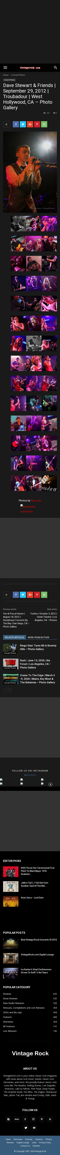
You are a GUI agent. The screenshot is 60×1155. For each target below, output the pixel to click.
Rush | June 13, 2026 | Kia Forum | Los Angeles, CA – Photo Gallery (35, 664)
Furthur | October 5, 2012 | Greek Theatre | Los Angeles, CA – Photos (44, 617)
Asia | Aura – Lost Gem (32, 897)
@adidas (30, 774)
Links (34, 1142)
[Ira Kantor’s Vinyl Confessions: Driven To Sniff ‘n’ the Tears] (10, 973)
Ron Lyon (36, 500)
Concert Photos (18, 75)
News (8, 1139)
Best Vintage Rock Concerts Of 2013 (39, 939)
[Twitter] (26, 1128)
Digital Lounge (23, 1142)
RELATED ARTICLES (14, 637)
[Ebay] (17, 1119)
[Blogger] (8, 1119)
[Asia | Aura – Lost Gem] (10, 901)
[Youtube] (34, 1128)
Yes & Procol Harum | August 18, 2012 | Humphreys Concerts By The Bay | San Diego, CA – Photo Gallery (16, 620)
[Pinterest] (42, 1119)
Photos (49, 1139)
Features (39, 1139)
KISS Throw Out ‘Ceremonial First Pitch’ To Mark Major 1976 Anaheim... (37, 871)
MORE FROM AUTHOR (38, 637)
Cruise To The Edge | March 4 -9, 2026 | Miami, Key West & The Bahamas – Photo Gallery (37, 679)
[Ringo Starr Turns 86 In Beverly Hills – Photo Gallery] (10, 649)
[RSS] (50, 1119)
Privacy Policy (45, 1142)
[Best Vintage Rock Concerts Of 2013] (10, 943)
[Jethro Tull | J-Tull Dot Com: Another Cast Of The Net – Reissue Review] (10, 886)
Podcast (28, 1139)
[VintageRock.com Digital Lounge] (10, 958)
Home (5, 75)
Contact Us (25, 1145)
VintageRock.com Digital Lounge (37, 954)
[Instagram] (33, 1119)
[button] (55, 67)
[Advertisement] (30, 32)
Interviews (18, 1139)
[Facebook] (25, 1119)
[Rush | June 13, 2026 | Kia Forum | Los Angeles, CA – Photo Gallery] (10, 664)
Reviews (10, 1142)
